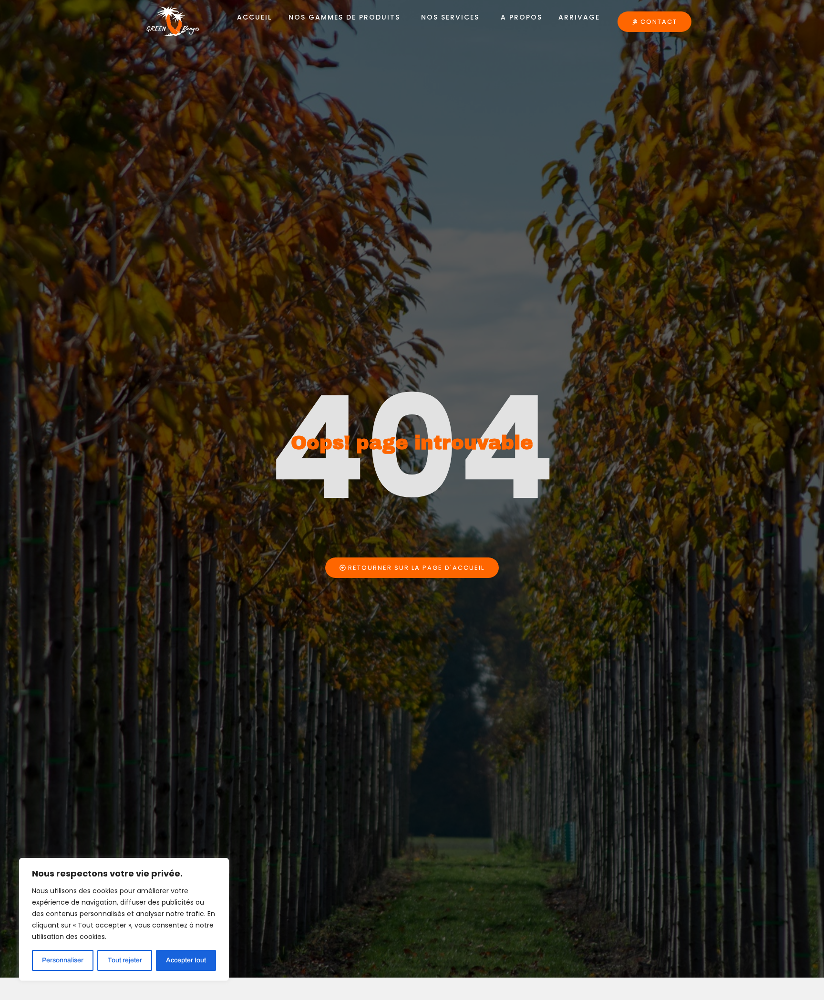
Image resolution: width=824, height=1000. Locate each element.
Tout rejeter (125, 960)
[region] (124, 919)
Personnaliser (62, 960)
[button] (346, 17)
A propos (521, 17)
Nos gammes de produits (344, 17)
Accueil (254, 17)
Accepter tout (186, 960)
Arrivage (579, 17)
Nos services (450, 17)
